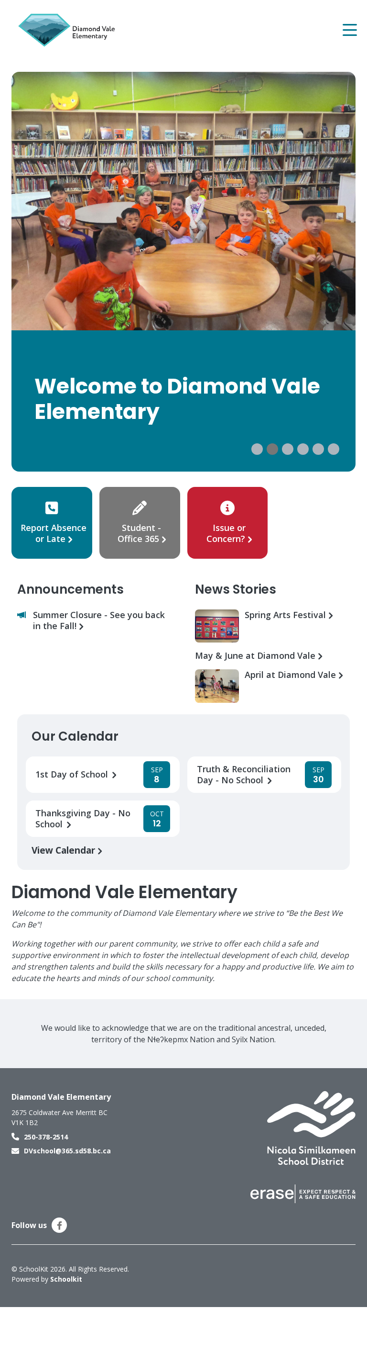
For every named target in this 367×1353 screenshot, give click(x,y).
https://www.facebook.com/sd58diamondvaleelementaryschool (59, 1225)
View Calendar (64, 850)
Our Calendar (75, 736)
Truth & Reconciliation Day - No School (244, 775)
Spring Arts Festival (286, 614)
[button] (257, 449)
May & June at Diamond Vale (256, 655)
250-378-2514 (46, 1136)
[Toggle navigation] (349, 30)
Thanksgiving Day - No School (82, 819)
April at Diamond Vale (291, 674)
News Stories (235, 589)
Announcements (70, 589)
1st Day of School (72, 774)
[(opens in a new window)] (311, 1127)
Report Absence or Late (53, 533)
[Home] (68, 30)
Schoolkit (66, 1279)
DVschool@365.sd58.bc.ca (67, 1150)
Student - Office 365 (140, 533)
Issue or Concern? (226, 533)
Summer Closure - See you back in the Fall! (99, 620)
